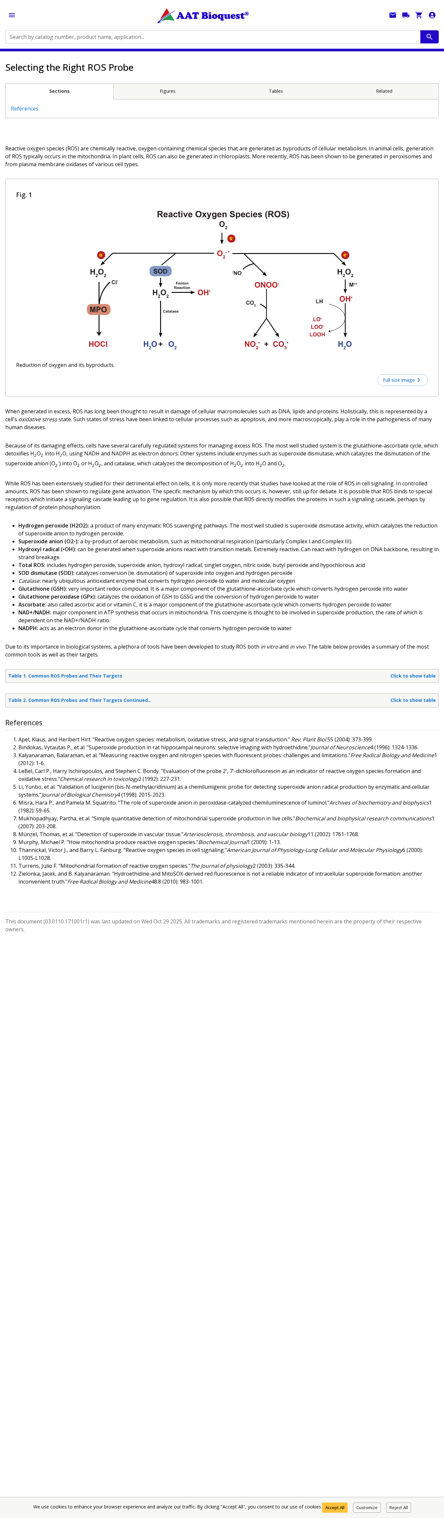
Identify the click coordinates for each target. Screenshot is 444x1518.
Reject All (398, 1507)
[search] (429, 36)
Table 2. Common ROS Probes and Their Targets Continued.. (222, 700)
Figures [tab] (167, 91)
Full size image (399, 380)
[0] (419, 15)
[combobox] (212, 36)
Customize (367, 1507)
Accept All (334, 1507)
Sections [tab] (59, 91)
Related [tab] (384, 91)
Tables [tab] (276, 91)
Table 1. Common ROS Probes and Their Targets (222, 676)
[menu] (11, 15)
